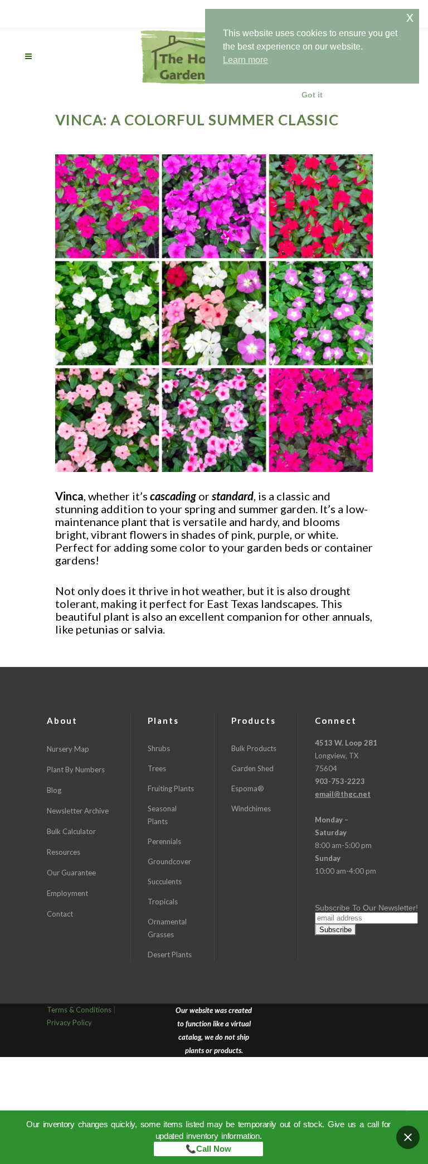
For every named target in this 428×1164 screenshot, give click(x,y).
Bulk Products (253, 748)
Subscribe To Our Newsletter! (366, 907)
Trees (157, 768)
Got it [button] (312, 94)
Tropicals (163, 901)
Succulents (165, 881)
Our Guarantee (71, 872)
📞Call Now (208, 1148)
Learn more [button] (245, 60)
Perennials (164, 841)
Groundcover (169, 861)
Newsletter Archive (78, 810)
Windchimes (251, 808)
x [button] (410, 17)
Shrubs (159, 748)
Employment (67, 893)
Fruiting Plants (171, 788)
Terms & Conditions (79, 1009)
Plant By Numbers (76, 769)
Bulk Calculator (71, 831)
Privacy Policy (69, 1022)
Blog (54, 790)
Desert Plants (170, 954)
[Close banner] (408, 1137)
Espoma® (247, 788)
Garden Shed (252, 768)
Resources (63, 852)
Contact (60, 913)
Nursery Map (68, 748)
